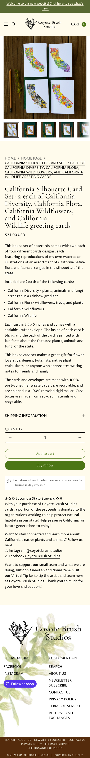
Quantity (15, 429)
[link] (45, 170)
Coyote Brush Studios (42, 556)
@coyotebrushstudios (44, 550)
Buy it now (45, 465)
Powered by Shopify (68, 755)
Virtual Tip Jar (22, 575)
